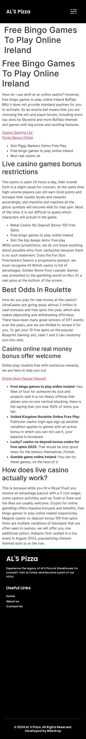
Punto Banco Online (17, 137)
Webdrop (54, 731)
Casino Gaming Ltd (17, 132)
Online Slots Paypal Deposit (24, 378)
